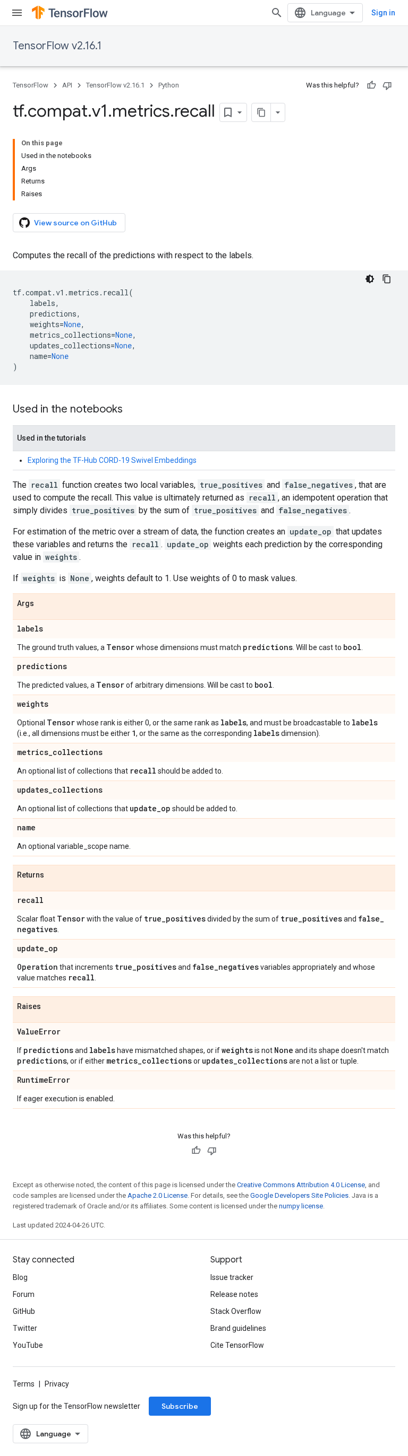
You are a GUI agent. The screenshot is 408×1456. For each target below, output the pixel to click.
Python (168, 85)
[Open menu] (17, 12)
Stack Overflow (235, 1311)
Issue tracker (231, 1277)
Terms (24, 1384)
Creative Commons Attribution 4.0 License (301, 1185)
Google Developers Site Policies (299, 1195)
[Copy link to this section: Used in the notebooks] (133, 410)
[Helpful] (371, 85)
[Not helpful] (387, 85)
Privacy (57, 1384)
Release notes (234, 1294)
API (67, 85)
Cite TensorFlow (237, 1345)
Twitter (25, 1328)
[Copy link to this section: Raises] (51, 1007)
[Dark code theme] (369, 278)
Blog (20, 1277)
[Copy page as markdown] (261, 112)
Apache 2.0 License (158, 1195)
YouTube (28, 1345)
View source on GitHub (75, 222)
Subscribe (180, 1406)
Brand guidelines (238, 1328)
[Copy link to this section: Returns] (54, 875)
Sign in (383, 12)
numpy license (301, 1206)
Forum (24, 1294)
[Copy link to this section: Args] (44, 604)
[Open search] (276, 12)
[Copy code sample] (386, 278)
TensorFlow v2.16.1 (57, 45)
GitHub (24, 1311)
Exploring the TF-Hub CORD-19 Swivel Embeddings (112, 460)
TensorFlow (30, 85)
